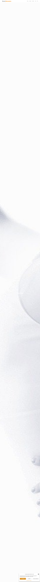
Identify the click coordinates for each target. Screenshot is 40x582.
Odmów (29, 578)
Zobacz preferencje (35, 578)
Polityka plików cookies (28, 580)
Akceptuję (23, 578)
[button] (38, 574)
